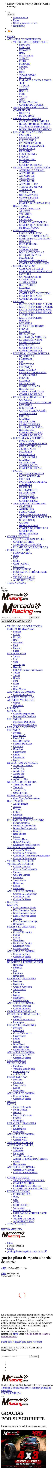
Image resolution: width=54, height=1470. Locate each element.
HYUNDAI (25, 77)
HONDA (23, 91)
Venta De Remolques (23, 1156)
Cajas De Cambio (21, 741)
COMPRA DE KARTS (30, 348)
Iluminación (18, 757)
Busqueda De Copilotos (24, 716)
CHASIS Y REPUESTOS (31, 326)
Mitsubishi (18, 642)
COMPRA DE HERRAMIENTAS (28, 532)
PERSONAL (13, 708)
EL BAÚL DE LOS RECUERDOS (30, 547)
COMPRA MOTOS (29, 498)
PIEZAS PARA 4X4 (17, 1077)
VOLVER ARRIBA (11, 1393)
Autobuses (18, 1150)
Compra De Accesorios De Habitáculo (31, 855)
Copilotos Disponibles (23, 713)
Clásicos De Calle (21, 866)
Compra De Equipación (24, 858)
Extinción (17, 814)
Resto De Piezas (21, 948)
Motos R (17, 1112)
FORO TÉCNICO (22, 569)
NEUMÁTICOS (27, 290)
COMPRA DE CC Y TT (31, 432)
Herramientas (19, 1164)
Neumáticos (18, 888)
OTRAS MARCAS (28, 102)
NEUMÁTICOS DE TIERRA (22, 782)
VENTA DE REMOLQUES (33, 514)
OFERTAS (24, 113)
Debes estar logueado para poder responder (21, 1341)
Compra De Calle (21, 896)
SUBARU (24, 58)
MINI (22, 94)
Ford (15, 645)
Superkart (17, 918)
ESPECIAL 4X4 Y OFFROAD (28, 438)
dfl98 (3, 1268)
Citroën (16, 634)
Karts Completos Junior (24, 913)
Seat (15, 659)
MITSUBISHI (26, 55)
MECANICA (25, 323)
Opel (15, 661)
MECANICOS (14, 719)
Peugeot (17, 631)
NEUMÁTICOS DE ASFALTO (22, 762)
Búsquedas (18, 705)
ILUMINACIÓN (27, 159)
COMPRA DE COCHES (31, 104)
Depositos (18, 749)
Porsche (17, 648)
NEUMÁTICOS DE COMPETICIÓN (31, 167)
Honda (16, 678)
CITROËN (24, 47)
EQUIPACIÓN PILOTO (31, 427)
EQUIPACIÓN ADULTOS (32, 337)
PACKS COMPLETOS (30, 233)
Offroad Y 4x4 (20, 793)
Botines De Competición (25, 828)
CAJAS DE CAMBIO (30, 143)
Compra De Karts (21, 954)
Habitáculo (18, 883)
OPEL (22, 72)
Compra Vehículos (22, 1006)
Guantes (17, 831)
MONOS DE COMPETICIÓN (34, 236)
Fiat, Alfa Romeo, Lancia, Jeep (28, 670)
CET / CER (18, 566)
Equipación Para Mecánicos (26, 844)
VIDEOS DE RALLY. (24, 577)
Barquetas (18, 965)
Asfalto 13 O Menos (23, 765)
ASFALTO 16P (26, 178)
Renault (17, 637)
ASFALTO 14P (26, 173)
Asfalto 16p (18, 773)
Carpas (16, 1161)
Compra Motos (20, 1137)
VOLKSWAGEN (27, 74)
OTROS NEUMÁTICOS (19, 795)
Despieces (18, 1126)
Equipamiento (19, 1129)
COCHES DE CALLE (18, 536)
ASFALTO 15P (26, 176)
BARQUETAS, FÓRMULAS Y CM (25, 959)
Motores (17, 732)
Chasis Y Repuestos (22, 932)
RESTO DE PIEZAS (29, 342)
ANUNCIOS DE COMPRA (21, 691)
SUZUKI (23, 88)
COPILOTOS (14, 711)
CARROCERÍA (27, 148)
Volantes (17, 809)
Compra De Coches (22, 694)
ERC (15, 558)
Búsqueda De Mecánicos (25, 724)
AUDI (22, 99)
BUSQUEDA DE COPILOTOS (35, 124)
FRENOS (24, 156)
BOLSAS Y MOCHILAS (31, 252)
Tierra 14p (18, 787)
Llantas (16, 760)
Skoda (16, 650)
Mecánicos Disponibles (24, 722)
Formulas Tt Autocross (24, 1019)
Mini (15, 681)
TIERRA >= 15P (27, 192)
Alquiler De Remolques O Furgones (30, 1159)
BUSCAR (35, 618)
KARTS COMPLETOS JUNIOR (35, 309)
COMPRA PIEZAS (28, 501)
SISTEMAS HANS (28, 249)
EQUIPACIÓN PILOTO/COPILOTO (25, 820)
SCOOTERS (25, 484)
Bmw (15, 640)
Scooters (17, 1118)
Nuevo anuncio (20, 17)
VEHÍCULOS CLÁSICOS (20, 861)
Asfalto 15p (18, 771)
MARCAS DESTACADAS (20, 629)
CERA (16, 561)
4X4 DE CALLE (27, 449)
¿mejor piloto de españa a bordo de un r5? (27, 1251)
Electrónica (18, 738)
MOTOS (17, 471)
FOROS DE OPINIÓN (18, 550)
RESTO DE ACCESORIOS (33, 222)
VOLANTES (25, 214)
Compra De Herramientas (25, 1172)
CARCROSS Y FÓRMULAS (21, 1011)
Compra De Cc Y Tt (22, 1055)
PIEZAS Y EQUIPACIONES (21, 926)
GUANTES (25, 241)
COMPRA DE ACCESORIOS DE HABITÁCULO (34, 226)
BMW (22, 53)
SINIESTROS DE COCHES (27, 544)
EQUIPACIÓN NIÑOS (30, 339)
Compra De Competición (25, 894)
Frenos (16, 754)
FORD (22, 61)
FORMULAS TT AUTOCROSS (35, 402)
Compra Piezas (20, 1139)
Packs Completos (21, 823)
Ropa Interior (19, 833)
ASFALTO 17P (26, 181)
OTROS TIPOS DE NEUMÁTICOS (29, 199)
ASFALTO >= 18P (28, 184)
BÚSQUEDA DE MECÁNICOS (35, 129)
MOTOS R (24, 479)
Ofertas (16, 702)
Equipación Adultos (22, 943)
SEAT (22, 69)
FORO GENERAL (22, 552)
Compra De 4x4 (20, 1096)
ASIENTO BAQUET (29, 208)
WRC (16, 555)
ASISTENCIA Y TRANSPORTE (29, 503)
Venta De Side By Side (24, 1068)
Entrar (16, 20)
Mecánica (17, 981)
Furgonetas (18, 1153)
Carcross (17, 1017)
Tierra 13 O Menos (22, 784)
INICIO (11, 36)
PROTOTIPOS (26, 364)
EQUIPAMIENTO (28, 490)
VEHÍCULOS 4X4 (16, 1063)
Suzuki (16, 675)
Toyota (16, 672)
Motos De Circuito (22, 1107)
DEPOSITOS (25, 151)
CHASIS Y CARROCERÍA (32, 372)
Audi (15, 686)
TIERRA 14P (25, 189)
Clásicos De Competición (25, 869)
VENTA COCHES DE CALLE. (29, 539)
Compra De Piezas (22, 850)
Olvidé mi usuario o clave (25, 23)
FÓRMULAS (26, 359)
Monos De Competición (24, 825)
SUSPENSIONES (28, 154)
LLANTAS (24, 162)
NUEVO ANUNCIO (11, 1229)
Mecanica (17, 929)
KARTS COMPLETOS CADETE (36, 307)
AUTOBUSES (26, 509)
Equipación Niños (21, 945)
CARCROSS (25, 399)
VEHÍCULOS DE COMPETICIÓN (30, 42)
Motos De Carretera (22, 1115)
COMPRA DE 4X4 (28, 465)
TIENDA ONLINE (16, 583)
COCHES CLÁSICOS (24, 266)
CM (21, 361)
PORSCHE (24, 64)
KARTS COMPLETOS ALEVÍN (35, 304)
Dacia (16, 683)
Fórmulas (17, 967)
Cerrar (11, 15)
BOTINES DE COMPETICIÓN (35, 238)
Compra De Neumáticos (24, 853)
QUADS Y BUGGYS (30, 446)
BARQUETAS (26, 356)
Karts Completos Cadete (24, 910)
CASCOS (24, 247)
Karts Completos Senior (24, 915)
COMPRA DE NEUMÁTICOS (34, 203)
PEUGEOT (24, 44)
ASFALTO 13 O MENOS (32, 170)
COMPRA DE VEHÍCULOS (33, 528)
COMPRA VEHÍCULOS (31, 391)
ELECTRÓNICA (27, 140)
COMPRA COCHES (23, 542)
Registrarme (19, 25)
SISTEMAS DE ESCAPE (32, 145)
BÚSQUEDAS (26, 115)
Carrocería (18, 746)
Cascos (16, 836)
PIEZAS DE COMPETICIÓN (28, 132)
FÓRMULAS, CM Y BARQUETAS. (31, 353)
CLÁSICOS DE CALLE (31, 268)
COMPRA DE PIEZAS (30, 165)
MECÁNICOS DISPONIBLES (34, 126)
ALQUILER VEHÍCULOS (20, 697)
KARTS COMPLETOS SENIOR (35, 312)
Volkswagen (19, 664)
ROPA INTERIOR (28, 244)
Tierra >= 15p (19, 790)
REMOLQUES (26, 345)
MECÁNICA (25, 367)
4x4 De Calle (19, 1074)
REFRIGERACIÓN (29, 137)
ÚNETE (34, 1356)
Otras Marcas (19, 689)
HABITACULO (15, 801)
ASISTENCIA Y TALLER (20, 1142)
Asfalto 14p (18, 768)
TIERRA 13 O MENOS (30, 186)
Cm (15, 970)
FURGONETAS (27, 511)
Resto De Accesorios (23, 817)
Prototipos (18, 973)
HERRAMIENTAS (28, 525)
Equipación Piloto (21, 1049)
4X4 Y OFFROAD (16, 1060)
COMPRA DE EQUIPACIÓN (34, 263)
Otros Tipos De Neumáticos (26, 798)
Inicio (10, 1243)
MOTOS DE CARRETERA (33, 481)
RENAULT (25, 50)
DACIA (23, 96)
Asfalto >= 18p (20, 779)
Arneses (17, 806)
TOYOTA (24, 85)
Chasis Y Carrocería (22, 986)
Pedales (16, 812)
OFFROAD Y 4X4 (28, 195)
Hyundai (17, 667)
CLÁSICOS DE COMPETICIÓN (35, 271)
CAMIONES (25, 506)
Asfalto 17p (18, 776)
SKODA (23, 66)
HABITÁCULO (21, 206)
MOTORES (25, 135)
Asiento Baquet (20, 803)
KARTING (18, 301)
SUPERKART (26, 315)
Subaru (16, 656)
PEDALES (24, 216)
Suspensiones (19, 752)
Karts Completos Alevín (24, 907)
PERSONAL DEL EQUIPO (27, 118)
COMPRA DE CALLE (30, 296)
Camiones (18, 1148)
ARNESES (24, 211)
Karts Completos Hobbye (25, 921)
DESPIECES (25, 487)
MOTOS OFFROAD (29, 476)
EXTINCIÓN (26, 219)
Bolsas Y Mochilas (22, 842)
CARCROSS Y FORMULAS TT (23, 1014)
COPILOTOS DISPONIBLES (34, 121)
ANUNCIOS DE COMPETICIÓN (24, 39)
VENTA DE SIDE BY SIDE (33, 443)
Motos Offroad (20, 1109)
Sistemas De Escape (22, 743)
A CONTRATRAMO (23, 580)
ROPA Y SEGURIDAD (24, 230)
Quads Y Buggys (21, 1071)
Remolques (18, 924)
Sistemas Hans (20, 839)
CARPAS (24, 522)
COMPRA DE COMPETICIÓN (35, 293)
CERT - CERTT (21, 563)
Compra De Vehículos (23, 1169)
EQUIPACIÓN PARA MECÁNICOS (30, 256)
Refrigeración (19, 735)
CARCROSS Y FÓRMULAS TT (29, 397)
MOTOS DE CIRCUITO (31, 473)
